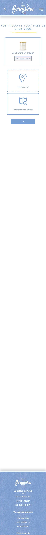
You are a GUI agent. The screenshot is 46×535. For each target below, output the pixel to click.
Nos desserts (23, 522)
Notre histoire (23, 497)
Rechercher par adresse (23, 110)
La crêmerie (23, 526)
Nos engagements (23, 505)
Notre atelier (23, 501)
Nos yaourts (23, 518)
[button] (5, 9)
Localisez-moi (23, 87)
